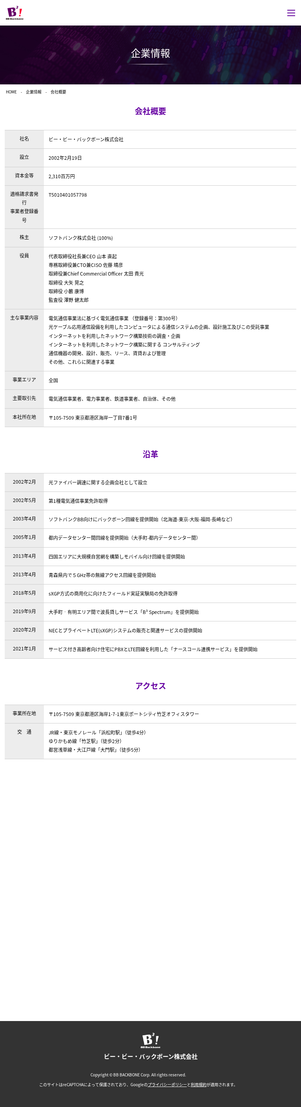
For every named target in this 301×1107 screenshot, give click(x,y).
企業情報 (34, 92)
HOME (11, 92)
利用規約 (199, 1084)
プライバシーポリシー (167, 1084)
